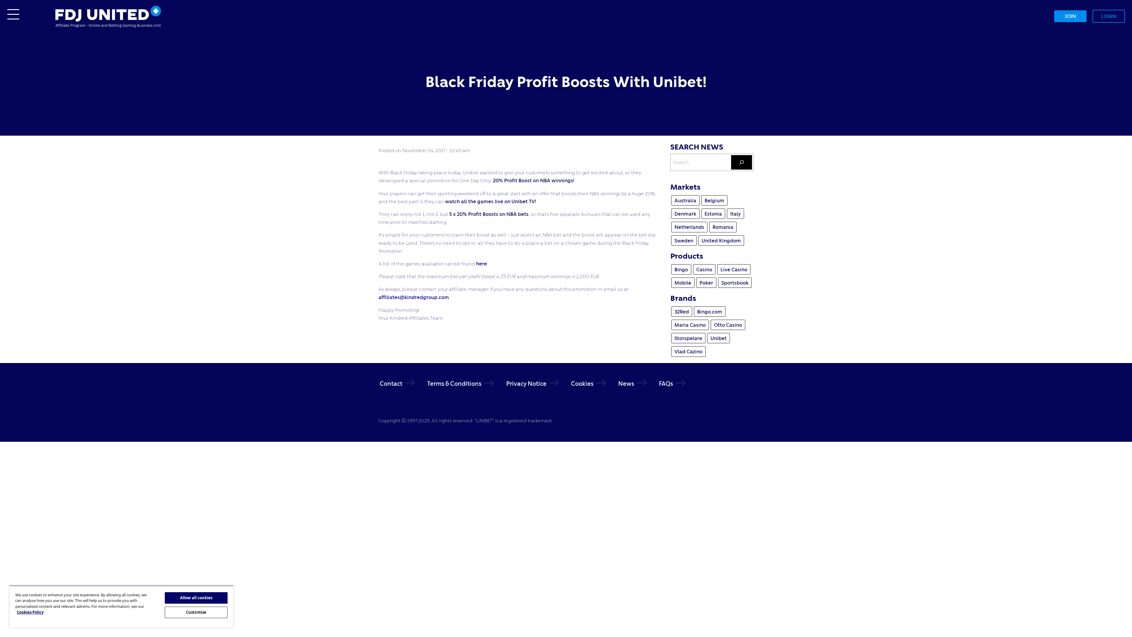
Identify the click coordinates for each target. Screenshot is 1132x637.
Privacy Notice (526, 383)
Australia (685, 200)
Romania (723, 227)
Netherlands (689, 227)
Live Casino (733, 269)
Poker (706, 282)
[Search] (741, 162)
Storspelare (688, 338)
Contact (391, 383)
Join (1070, 16)
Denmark (685, 213)
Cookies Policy (30, 612)
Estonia (713, 213)
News (626, 383)
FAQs (666, 383)
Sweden (683, 240)
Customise (196, 612)
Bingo (681, 269)
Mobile (682, 282)
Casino (704, 269)
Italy (735, 213)
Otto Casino (728, 325)
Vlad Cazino (688, 351)
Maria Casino (690, 325)
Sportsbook (734, 282)
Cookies (582, 383)
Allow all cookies (196, 597)
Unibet (718, 338)
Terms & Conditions (454, 383)
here (481, 263)
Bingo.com (709, 311)
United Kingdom (721, 240)
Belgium (714, 200)
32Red (681, 311)
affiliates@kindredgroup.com (414, 297)
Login (1108, 16)
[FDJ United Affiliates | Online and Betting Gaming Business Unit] (108, 15)
